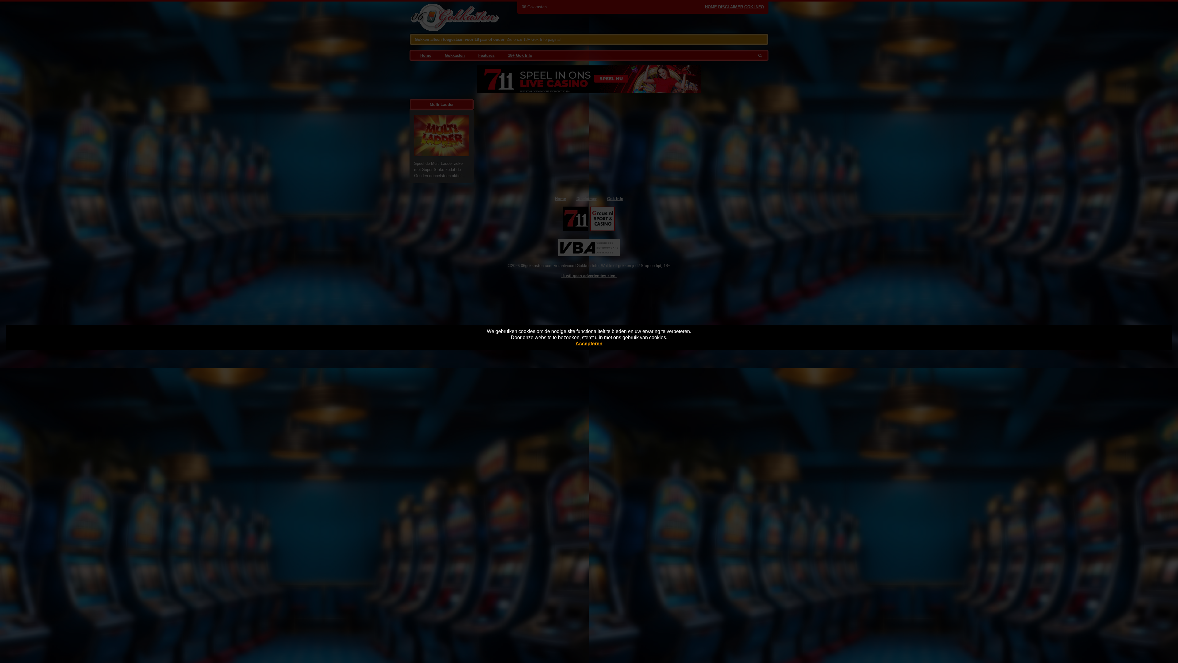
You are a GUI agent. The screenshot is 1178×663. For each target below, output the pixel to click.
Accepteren (589, 343)
